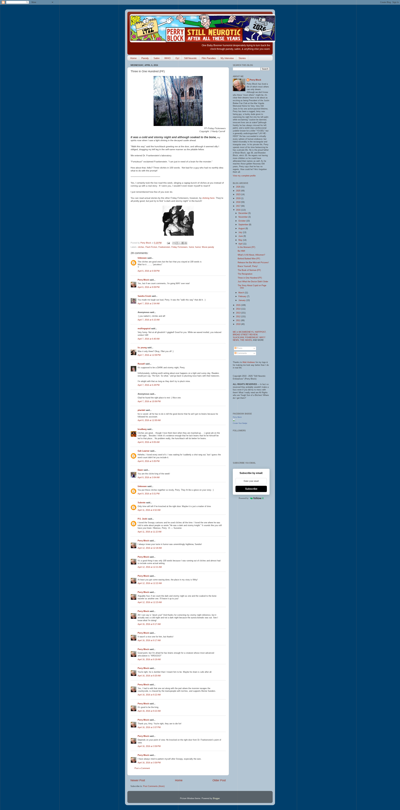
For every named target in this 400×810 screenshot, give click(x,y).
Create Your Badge (240, 423)
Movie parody (208, 247)
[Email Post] (168, 243)
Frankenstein (164, 247)
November (243, 217)
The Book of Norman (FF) (249, 270)
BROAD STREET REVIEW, (245, 335)
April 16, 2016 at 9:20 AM (149, 676)
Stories (242, 58)
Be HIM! (241, 251)
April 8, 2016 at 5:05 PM (149, 461)
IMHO (167, 58)
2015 (238, 305)
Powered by (244, 498)
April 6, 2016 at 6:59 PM (149, 271)
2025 (238, 191)
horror (191, 247)
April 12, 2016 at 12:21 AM (150, 567)
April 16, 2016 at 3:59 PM (149, 746)
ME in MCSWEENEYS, (244, 332)
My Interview (227, 58)
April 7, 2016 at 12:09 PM (149, 355)
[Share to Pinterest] (185, 243)
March (241, 293)
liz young (142, 348)
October (242, 221)
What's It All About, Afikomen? (251, 255)
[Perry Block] (234, 420)
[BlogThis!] (176, 243)
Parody (145, 58)
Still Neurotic (190, 58)
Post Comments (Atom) (154, 786)
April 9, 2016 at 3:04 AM (149, 477)
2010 (238, 324)
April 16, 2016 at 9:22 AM (149, 695)
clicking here (208, 198)
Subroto (141, 503)
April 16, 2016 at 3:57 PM (149, 727)
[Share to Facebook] (182, 243)
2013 (238, 313)
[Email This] (173, 243)
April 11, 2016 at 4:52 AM (149, 510)
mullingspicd (144, 328)
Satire (157, 58)
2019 (238, 198)
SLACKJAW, (239, 337)
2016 (238, 210)
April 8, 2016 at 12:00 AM (149, 420)
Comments (241, 353)
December (243, 213)
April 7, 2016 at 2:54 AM (149, 304)
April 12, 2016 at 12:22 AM (150, 583)
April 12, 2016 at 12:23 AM (150, 602)
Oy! (177, 58)
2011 (238, 320)
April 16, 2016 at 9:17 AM (149, 624)
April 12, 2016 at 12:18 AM (150, 548)
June (240, 236)
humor (198, 247)
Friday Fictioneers (179, 247)
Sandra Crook (144, 296)
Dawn (140, 470)
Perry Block (143, 280)
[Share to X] (179, 243)
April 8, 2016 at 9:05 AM (149, 442)
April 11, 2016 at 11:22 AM (149, 532)
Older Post (219, 780)
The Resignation (245, 274)
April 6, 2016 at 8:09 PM (149, 287)
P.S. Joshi (142, 519)
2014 (238, 309)
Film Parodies (209, 58)
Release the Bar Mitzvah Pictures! (253, 262)
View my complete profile (244, 176)
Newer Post (137, 780)
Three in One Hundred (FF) (250, 278)
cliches (141, 247)
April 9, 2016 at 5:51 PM (149, 494)
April (240, 244)
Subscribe (251, 488)
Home (133, 58)
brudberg (142, 429)
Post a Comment (142, 768)
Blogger (216, 798)
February (242, 296)
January (242, 300)
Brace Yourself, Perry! (248, 266)
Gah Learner (144, 451)
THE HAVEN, (246, 340)
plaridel (141, 410)
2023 (238, 194)
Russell (141, 364)
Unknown (142, 258)
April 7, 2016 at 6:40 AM (149, 339)
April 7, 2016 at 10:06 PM (149, 401)
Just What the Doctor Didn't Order (253, 282)
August (241, 228)
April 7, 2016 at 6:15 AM (149, 320)
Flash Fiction (151, 247)
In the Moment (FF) (246, 247)
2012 (238, 316)
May (240, 240)
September (243, 225)
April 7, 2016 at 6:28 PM (149, 385)
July (240, 232)
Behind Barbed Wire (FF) (249, 259)
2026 (238, 187)
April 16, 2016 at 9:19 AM (149, 659)
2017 (238, 206)
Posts (239, 348)
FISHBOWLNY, (252, 337)
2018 (238, 202)
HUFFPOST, (260, 332)
